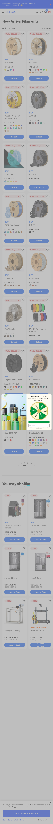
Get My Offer (39, 422)
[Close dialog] (50, 395)
